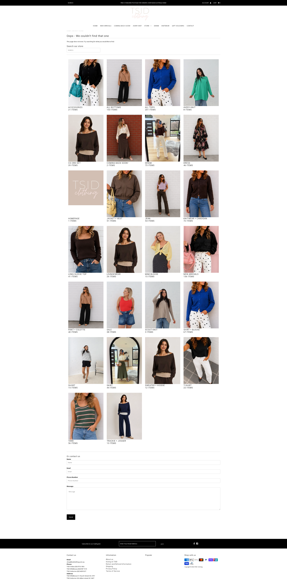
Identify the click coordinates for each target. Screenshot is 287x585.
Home (95, 26)
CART (216, 3)
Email (69, 468)
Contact (190, 26)
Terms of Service (113, 571)
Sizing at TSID (111, 562)
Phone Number (72, 477)
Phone (69, 564)
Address (70, 574)
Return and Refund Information (118, 564)
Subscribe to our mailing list (91, 544)
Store (146, 26)
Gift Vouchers (178, 26)
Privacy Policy (111, 569)
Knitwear (165, 26)
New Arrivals (105, 26)
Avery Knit (137, 26)
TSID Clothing (198, 567)
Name (69, 459)
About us (109, 559)
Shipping (109, 566)
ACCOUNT (205, 3)
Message (70, 486)
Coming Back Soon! (122, 26)
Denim (156, 26)
